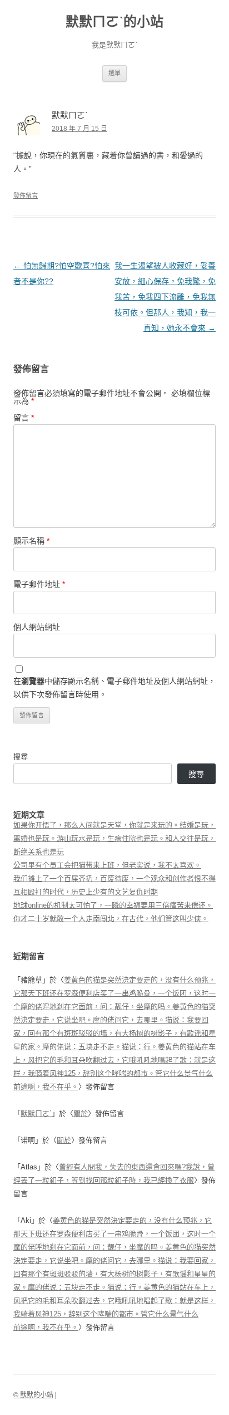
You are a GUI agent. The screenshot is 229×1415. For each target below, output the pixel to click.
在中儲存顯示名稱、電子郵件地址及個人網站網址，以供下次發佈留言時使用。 (114, 688)
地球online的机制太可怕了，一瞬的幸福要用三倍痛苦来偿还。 (113, 905)
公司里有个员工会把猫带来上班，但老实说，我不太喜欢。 (107, 865)
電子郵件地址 (39, 584)
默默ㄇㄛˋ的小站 (114, 21)
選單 (114, 73)
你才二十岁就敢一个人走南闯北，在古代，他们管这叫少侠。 (110, 918)
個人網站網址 (36, 627)
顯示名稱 (31, 540)
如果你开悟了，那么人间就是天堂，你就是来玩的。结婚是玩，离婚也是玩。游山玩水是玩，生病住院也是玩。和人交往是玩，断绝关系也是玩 (114, 838)
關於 (80, 1113)
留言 (23, 417)
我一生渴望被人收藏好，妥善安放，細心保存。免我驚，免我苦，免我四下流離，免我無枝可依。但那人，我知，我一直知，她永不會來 (165, 296)
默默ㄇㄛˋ (36, 1113)
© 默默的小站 (33, 1395)
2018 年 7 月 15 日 (79, 129)
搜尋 (20, 756)
